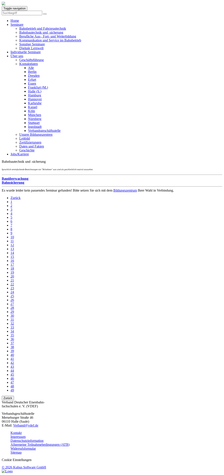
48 (12, 386)
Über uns (16, 56)
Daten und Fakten (31, 146)
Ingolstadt (35, 127)
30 (12, 315)
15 (12, 257)
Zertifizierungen (30, 142)
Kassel (32, 107)
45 (12, 374)
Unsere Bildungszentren (35, 134)
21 (12, 280)
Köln (31, 111)
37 (12, 343)
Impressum (18, 437)
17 (12, 264)
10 (12, 237)
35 (12, 335)
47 (12, 382)
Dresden (34, 75)
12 (12, 245)
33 (12, 327)
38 (12, 347)
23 (12, 288)
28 (12, 308)
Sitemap (16, 452)
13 (12, 249)
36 (12, 339)
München (34, 115)
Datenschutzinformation (27, 440)
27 (12, 304)
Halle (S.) (34, 91)
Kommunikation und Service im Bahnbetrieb (50, 40)
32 (12, 323)
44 (12, 370)
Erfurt (32, 79)
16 (12, 260)
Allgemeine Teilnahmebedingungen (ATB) (40, 444)
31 (12, 319)
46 (12, 378)
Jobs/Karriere (19, 154)
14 (12, 253)
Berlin (32, 72)
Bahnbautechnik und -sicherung (41, 32)
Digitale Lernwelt (31, 48)
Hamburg (34, 95)
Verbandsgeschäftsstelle (44, 130)
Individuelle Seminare (25, 52)
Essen (32, 83)
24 (12, 292)
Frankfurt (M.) (38, 87)
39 (12, 351)
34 (12, 331)
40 (12, 355)
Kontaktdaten (28, 64)
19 (12, 272)
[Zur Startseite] (3, 4)
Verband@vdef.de (25, 425)
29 (12, 312)
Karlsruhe (35, 103)
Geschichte (27, 150)
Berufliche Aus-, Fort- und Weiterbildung (47, 36)
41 (12, 359)
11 (12, 241)
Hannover (35, 99)
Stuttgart (34, 123)
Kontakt (16, 433)
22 (12, 284)
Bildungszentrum (125, 190)
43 (12, 367)
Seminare (16, 24)
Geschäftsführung (31, 60)
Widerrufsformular (23, 448)
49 (12, 390)
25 (12, 296)
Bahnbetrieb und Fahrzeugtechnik (42, 28)
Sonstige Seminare (32, 44)
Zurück (15, 198)
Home (14, 20)
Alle (31, 68)
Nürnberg (34, 119)
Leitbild (24, 138)
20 (12, 276)
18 (12, 268)
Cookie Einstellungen (17, 460)
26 (12, 300)
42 (12, 363)
